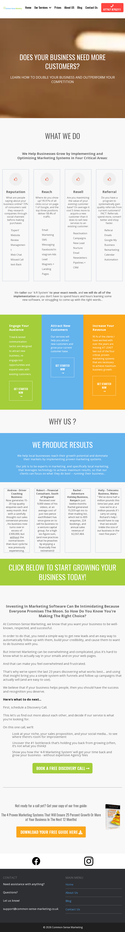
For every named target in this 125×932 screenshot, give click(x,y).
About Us (72, 892)
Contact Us (73, 909)
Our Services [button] (41, 7)
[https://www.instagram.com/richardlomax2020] (89, 861)
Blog (68, 901)
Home (69, 884)
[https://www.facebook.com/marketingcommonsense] (36, 861)
